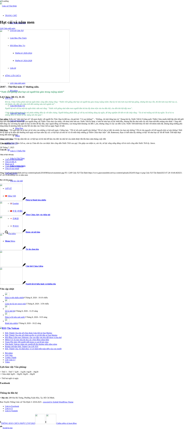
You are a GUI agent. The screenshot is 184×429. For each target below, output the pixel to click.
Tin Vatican (13, 328)
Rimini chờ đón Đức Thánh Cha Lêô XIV (21, 346)
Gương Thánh (10, 357)
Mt (8, 150)
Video (7, 362)
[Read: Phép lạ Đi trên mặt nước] (7, 315)
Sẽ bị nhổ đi (10, 311)
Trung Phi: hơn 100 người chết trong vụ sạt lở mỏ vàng (26, 342)
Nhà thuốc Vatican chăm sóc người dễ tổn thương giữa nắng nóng (31, 344)
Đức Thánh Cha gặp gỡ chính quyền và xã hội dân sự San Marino (31, 335)
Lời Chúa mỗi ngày (7, 28)
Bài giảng (9, 353)
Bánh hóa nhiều (11, 323)
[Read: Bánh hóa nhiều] (7, 321)
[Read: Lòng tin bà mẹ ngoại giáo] (7, 301)
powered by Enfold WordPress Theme (58, 402)
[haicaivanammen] (35, 82)
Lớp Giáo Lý (10, 360)
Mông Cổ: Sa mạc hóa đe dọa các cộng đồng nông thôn (27, 340)
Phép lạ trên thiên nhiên (14, 298)
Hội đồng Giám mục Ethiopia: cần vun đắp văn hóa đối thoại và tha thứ (33, 337)
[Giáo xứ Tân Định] (8, 6)
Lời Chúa (9, 355)
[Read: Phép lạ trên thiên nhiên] (7, 295)
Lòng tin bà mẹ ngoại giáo (15, 304)
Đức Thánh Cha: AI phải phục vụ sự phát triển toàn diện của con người (33, 349)
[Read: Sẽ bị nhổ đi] (7, 309)
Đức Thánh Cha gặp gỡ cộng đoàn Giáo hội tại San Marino (28, 333)
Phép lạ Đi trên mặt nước (15, 317)
